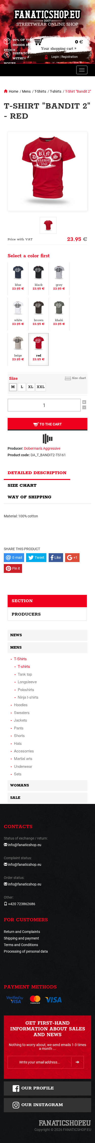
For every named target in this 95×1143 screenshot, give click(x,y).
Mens (26, 91)
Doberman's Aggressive (42, 448)
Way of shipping (29, 497)
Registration (69, 57)
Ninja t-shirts (28, 697)
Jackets (20, 720)
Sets (18, 773)
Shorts (19, 735)
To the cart (50, 424)
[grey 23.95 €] (59, 278)
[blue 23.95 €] (18, 278)
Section (22, 601)
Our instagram (41, 1105)
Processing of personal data (26, 951)
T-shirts (55, 91)
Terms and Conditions (21, 945)
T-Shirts (40, 91)
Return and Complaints (22, 932)
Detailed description (37, 473)
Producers (26, 614)
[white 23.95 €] (18, 314)
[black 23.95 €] (38, 278)
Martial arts (23, 758)
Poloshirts (26, 689)
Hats (18, 743)
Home (13, 91)
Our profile (37, 1088)
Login (55, 57)
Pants (19, 727)
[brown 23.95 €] (38, 314)
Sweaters (22, 712)
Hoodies (21, 704)
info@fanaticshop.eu (24, 845)
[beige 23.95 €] (18, 349)
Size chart (79, 378)
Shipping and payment (21, 938)
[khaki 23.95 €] (59, 314)
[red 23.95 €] (38, 349)
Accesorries (24, 750)
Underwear (23, 766)
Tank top (25, 674)
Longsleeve (27, 681)
